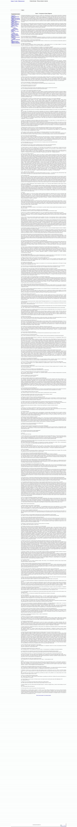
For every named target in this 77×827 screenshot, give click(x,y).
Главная (12, 1)
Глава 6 (13, 23)
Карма (14, 38)
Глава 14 (13, 41)
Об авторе (13, 15)
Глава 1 (13, 16)
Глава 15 (13, 42)
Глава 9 (13, 31)
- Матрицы (16, 41)
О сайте (16, 1)
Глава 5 (13, 21)
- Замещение (17, 42)
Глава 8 (13, 29)
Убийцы (14, 27)
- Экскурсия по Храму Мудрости (15, 22)
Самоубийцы (15, 28)
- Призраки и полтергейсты (15, 36)
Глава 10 (13, 33)
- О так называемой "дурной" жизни (14, 26)
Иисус (14, 32)
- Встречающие (17, 18)
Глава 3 (13, 19)
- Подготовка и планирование (15, 37)
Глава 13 (13, 39)
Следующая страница (47, 695)
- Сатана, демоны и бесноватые (14, 34)
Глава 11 (13, 35)
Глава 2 (13, 18)
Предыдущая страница (40, 695)
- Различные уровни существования (15, 24)
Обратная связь (21, 1)
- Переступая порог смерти (15, 17)
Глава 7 (13, 25)
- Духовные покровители (14, 30)
